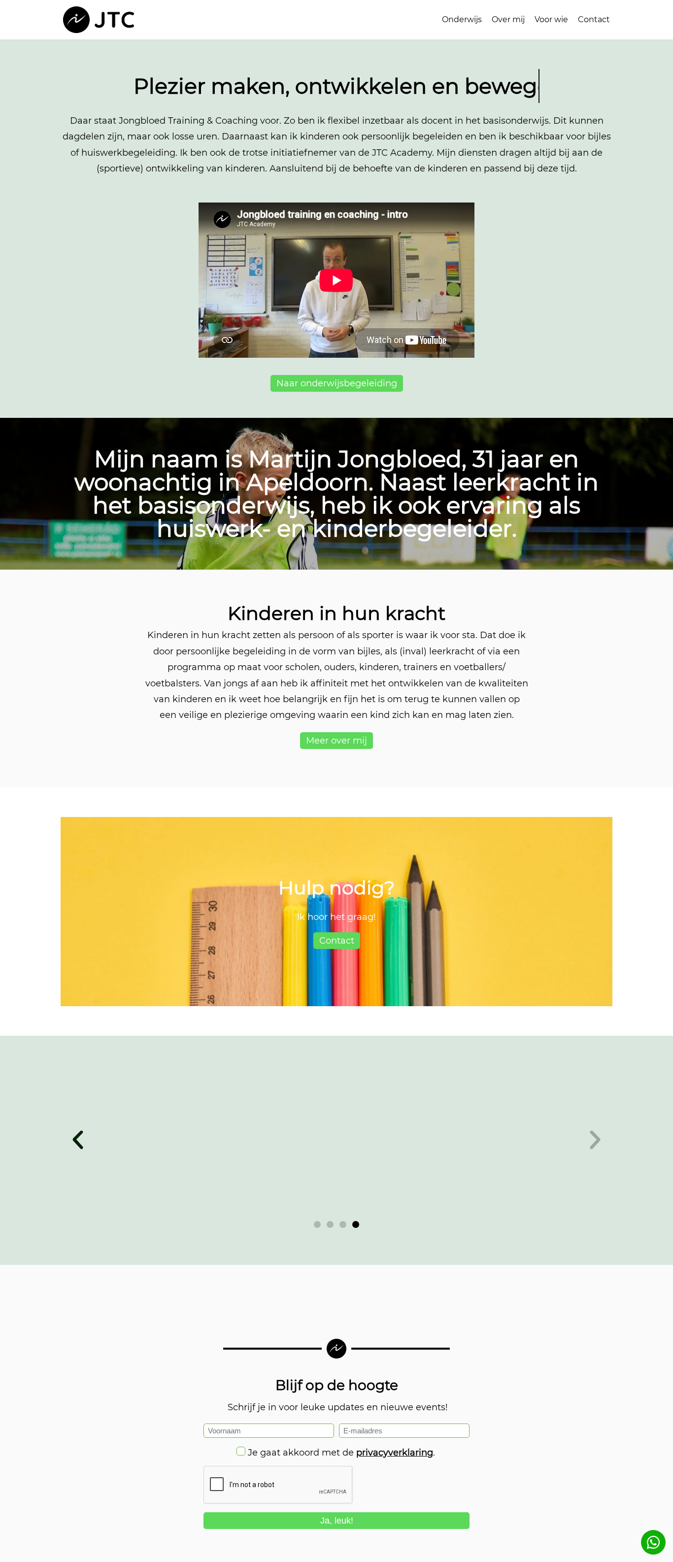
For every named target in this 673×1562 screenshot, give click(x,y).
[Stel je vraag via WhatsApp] (653, 1542)
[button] (78, 1140)
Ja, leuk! (336, 1521)
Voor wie (551, 19)
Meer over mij (336, 740)
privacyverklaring (394, 1452)
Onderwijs (462, 19)
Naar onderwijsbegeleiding (336, 383)
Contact (594, 19)
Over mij (508, 19)
